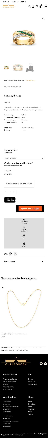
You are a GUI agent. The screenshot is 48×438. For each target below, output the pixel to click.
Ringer (10, 80)
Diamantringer (23, 348)
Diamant (12, 350)
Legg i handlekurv (11, 199)
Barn (22, 1)
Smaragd (25, 350)
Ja (8, 170)
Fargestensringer (19, 80)
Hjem (5, 80)
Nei (9, 174)
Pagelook (43, 434)
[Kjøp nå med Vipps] (30, 208)
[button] (45, 6)
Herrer (13, 1)
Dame (5, 1)
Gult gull (18, 350)
